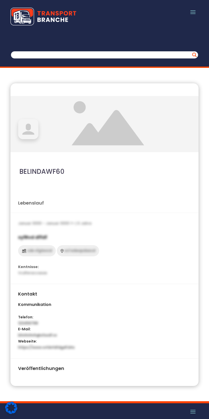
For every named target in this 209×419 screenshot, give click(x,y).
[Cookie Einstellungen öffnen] (11, 412)
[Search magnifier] (194, 54)
